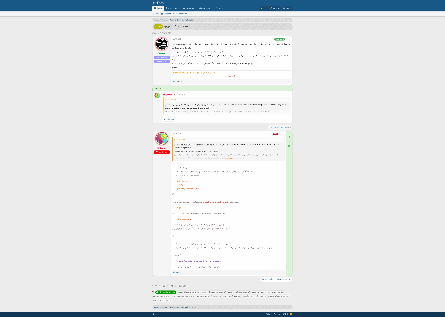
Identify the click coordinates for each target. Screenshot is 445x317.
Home (157, 14)
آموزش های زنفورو (258, 292)
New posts (168, 14)
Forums (160, 8)
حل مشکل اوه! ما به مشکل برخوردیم (209, 296)
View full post (169, 119)
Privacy (278, 314)
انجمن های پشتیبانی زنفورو (275, 292)
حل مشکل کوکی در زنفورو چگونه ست (254, 296)
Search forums (181, 14)
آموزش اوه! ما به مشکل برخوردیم (188, 292)
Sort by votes (286, 127)
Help (287, 314)
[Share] (287, 39)
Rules (270, 314)
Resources (190, 8)
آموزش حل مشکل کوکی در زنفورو (239, 292)
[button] (179, 8)
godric (156, 33)
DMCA (220, 8)
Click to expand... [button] (228, 158)
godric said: (169, 100)
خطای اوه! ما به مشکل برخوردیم (278, 296)
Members (206, 8)
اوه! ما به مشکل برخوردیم (161, 296)
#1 (290, 39)
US (155, 314)
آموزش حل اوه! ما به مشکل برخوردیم (214, 292)
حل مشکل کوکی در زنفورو (231, 296)
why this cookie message (165, 292)
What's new (173, 8)
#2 (283, 134)
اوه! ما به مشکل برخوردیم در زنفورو (183, 296)
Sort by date (274, 127)
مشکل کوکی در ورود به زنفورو (162, 300)
